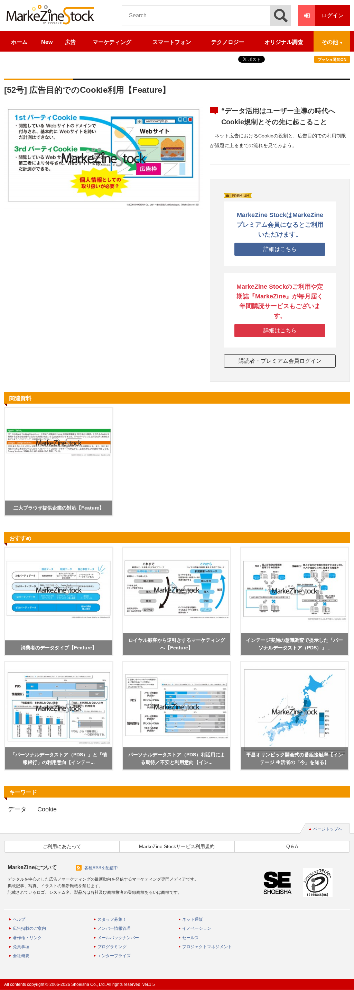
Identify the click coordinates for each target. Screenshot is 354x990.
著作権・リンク (27, 937)
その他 (330, 42)
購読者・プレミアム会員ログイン (280, 361)
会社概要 (21, 955)
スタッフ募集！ (112, 919)
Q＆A (292, 846)
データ (17, 809)
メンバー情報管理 (114, 928)
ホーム (19, 42)
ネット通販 (192, 919)
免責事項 (21, 946)
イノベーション (196, 928)
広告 (70, 42)
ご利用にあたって (62, 846)
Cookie (47, 809)
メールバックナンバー (118, 937)
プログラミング (112, 946)
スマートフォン (171, 42)
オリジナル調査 (283, 42)
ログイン (333, 15)
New (47, 42)
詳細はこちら (280, 249)
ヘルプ (19, 919)
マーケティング (112, 42)
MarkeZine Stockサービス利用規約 (177, 846)
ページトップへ (327, 829)
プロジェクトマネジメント (207, 946)
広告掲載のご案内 (29, 928)
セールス (190, 937)
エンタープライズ (114, 955)
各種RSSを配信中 (101, 867)
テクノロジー (227, 42)
